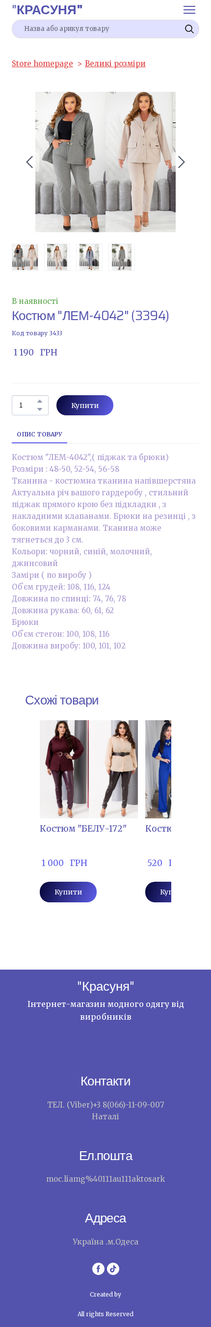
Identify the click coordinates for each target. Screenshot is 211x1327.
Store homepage (42, 63)
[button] (189, 29)
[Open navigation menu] (189, 10)
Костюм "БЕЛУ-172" (83, 828)
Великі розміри (115, 63)
